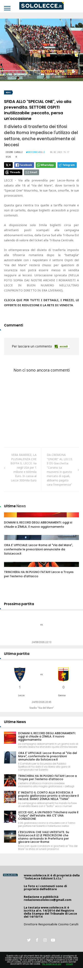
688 (10, 541)
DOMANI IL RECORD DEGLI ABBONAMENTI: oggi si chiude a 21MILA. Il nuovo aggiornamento (38, 524)
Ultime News (15, 721)
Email (33, 172)
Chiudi (69, 963)
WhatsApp (47, 165)
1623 (11, 568)
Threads (15, 172)
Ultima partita (16, 653)
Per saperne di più (51, 963)
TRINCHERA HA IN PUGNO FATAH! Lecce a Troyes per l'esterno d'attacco (47, 777)
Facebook (26, 165)
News (8, 92)
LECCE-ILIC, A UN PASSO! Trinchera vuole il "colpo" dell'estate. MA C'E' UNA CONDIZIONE (48, 815)
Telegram (68, 165)
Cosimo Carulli (14, 152)
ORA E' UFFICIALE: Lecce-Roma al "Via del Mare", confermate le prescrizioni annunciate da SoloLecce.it (38, 549)
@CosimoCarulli (36, 152)
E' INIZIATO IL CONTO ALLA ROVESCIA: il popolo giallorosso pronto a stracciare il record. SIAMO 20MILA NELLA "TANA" (48, 795)
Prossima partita (19, 604)
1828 (11, 519)
